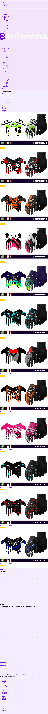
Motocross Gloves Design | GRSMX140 (6, 259)
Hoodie (7, 28)
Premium (3, 111)
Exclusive (3, 104)
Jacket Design (4, 108)
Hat (6, 27)
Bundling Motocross (7, 102)
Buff (6, 22)
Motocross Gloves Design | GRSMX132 (6, 563)
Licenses (3, 679)
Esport (5, 13)
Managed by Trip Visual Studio (22, 712)
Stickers (7, 85)
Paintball (5, 15)
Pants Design (4, 110)
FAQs (3, 690)
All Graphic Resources (7, 11)
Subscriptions (4, 2)
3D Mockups (4, 680)
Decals (5, 19)
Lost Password (4, 691)
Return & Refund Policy (5, 711)
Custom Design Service (5, 682)
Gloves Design (4, 106)
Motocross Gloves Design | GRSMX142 (6, 183)
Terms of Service (4, 705)
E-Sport (3, 103)
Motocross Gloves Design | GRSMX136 (6, 411)
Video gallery (4, 699)
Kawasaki (7, 52)
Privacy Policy (4, 704)
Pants (5, 49)
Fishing (5, 71)
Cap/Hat (7, 55)
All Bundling (5, 10)
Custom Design (4, 1)
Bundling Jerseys (6, 101)
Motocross (5, 14)
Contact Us (3, 696)
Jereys (5, 17)
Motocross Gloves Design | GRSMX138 (6, 335)
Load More (1, 94)
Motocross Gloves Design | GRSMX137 (6, 373)
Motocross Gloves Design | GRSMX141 (6, 221)
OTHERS (5, 21)
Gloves (7, 58)
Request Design (4, 686)
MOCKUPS (3, 88)
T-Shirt (5, 18)
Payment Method (4, 693)
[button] (1, 569)
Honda (7, 20)
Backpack (7, 23)
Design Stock (4, 4)
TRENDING (3, 31)
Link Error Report (4, 692)
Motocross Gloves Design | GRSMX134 (6, 487)
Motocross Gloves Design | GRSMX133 (6, 525)
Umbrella (7, 26)
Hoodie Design (4, 107)
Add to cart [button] (2, 337)
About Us (3, 702)
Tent (6, 24)
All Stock (5, 9)
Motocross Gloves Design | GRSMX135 (6, 449)
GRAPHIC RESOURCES (5, 16)
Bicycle (5, 12)
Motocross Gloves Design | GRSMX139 (6, 297)
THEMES (3, 68)
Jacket (7, 25)
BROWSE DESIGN (5, 65)
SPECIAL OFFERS (5, 29)
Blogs (3, 703)
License (3, 3)
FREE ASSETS (4, 30)
